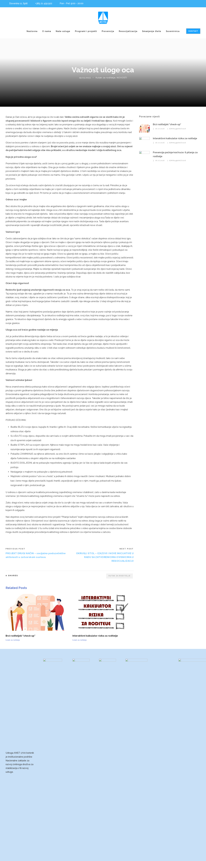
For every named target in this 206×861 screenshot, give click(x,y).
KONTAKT (193, 31)
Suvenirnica (173, 31)
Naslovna (32, 31)
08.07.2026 (160, 129)
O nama (46, 31)
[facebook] (199, 3)
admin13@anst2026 (177, 129)
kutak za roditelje (119, 576)
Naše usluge (63, 31)
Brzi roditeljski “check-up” (20, 635)
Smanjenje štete (151, 31)
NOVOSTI (122, 77)
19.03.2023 (85, 77)
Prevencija (108, 31)
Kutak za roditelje (105, 77)
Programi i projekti (86, 31)
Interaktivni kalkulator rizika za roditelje (95, 635)
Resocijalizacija (128, 31)
